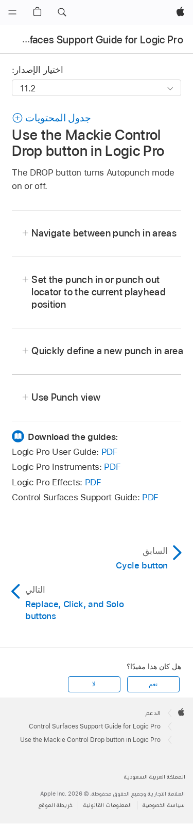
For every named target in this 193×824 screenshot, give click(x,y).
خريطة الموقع (56, 805)
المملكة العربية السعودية (154, 777)
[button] (61, 12)
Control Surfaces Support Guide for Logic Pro (95, 726)
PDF (109, 452)
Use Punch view (65, 397)
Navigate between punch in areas (104, 233)
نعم (153, 684)
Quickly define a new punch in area (107, 351)
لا (94, 684)
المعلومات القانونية (107, 805)
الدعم (153, 713)
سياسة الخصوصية (164, 805)
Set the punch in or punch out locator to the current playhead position (98, 292)
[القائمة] (12, 12)
